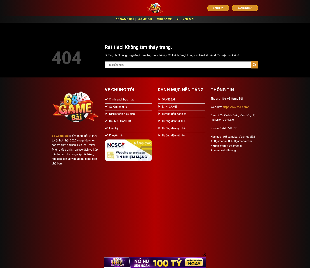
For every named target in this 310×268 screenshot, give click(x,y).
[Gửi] (254, 64)
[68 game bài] (155, 8)
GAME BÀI (145, 19)
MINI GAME (164, 19)
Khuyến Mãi (185, 19)
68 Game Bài (125, 19)
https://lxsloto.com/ (235, 107)
